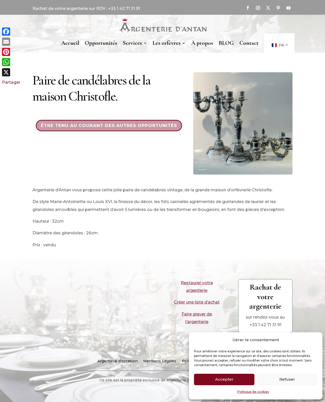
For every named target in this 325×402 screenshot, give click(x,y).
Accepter (224, 379)
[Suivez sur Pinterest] (278, 8)
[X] (11, 72)
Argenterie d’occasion (118, 361)
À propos (202, 43)
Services (132, 43)
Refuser (287, 379)
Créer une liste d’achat (197, 302)
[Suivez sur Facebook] (248, 8)
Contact (248, 43)
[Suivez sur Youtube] (288, 8)
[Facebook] (11, 31)
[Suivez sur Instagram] (258, 8)
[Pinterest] (11, 52)
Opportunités (101, 43)
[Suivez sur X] (268, 8)
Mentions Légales (159, 361)
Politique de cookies (253, 392)
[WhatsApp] (11, 62)
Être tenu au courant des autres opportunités (109, 125)
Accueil (70, 43)
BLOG (226, 43)
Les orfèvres (167, 43)
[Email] (11, 42)
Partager (11, 82)
